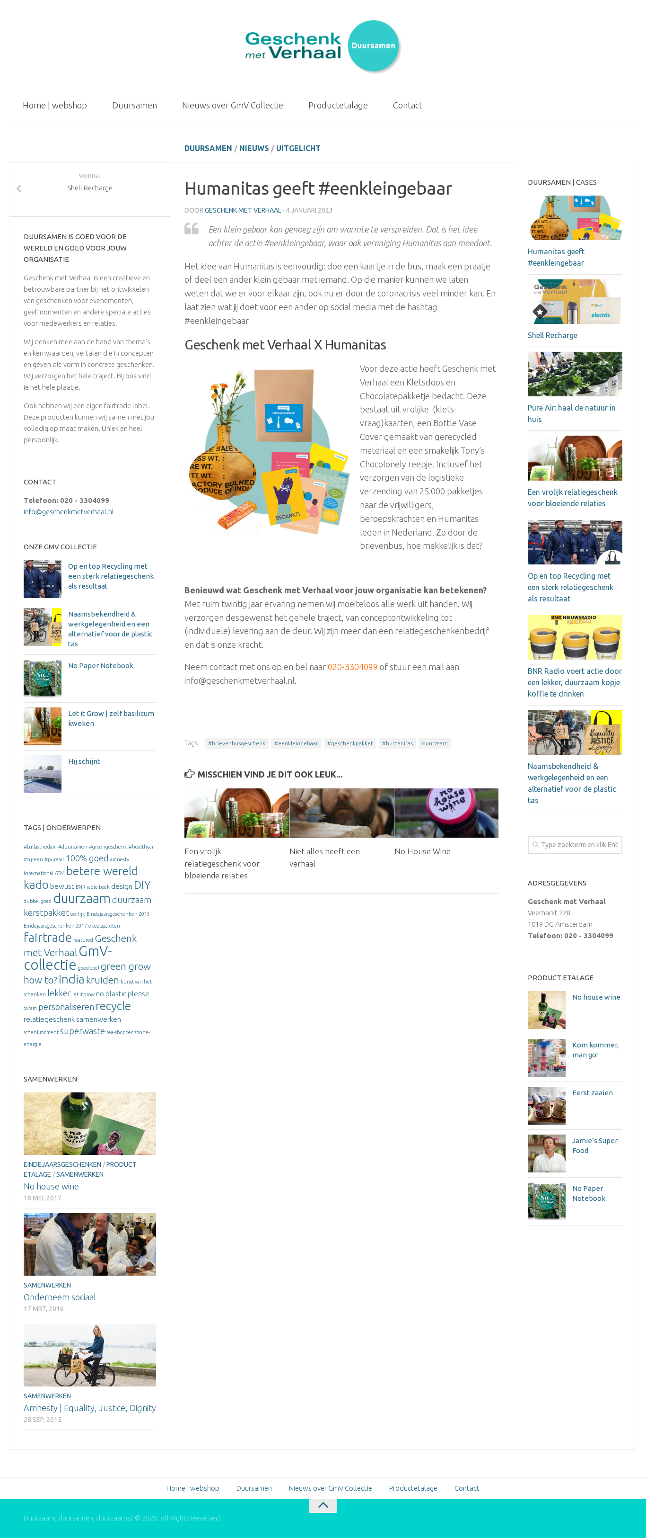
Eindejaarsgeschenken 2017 (55, 926)
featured (83, 940)
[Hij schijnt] (42, 774)
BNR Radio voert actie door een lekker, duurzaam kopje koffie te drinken (575, 682)
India (72, 979)
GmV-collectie (68, 958)
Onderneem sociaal (60, 1297)
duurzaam (435, 743)
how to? (40, 980)
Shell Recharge (552, 335)
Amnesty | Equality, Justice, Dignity (90, 1408)
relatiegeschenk (49, 1019)
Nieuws (254, 148)
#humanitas (397, 743)
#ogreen (33, 859)
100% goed (87, 858)
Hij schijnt (84, 761)
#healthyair (142, 846)
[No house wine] (90, 1123)
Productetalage (338, 105)
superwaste (82, 1031)
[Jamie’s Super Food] (547, 1153)
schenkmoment (41, 1032)
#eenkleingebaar (296, 743)
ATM (60, 873)
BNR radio (86, 887)
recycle (113, 1005)
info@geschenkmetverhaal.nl (69, 512)
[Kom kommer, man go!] (547, 1058)
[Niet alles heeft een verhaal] (341, 813)
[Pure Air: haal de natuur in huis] (575, 374)
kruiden (102, 980)
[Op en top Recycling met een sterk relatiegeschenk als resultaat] (42, 579)
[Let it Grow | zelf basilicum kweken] (42, 726)
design (121, 886)
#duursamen (72, 846)
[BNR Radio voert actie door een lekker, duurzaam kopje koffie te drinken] (575, 637)
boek (104, 887)
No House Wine (422, 851)
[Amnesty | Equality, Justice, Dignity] (90, 1355)
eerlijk (77, 914)
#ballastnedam (40, 846)
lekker (59, 993)
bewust (62, 886)
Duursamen (134, 105)
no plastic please (122, 994)
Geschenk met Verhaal (243, 210)
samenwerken (98, 1019)
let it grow (83, 994)
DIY (142, 885)
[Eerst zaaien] (547, 1106)
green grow (126, 966)
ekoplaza (98, 926)
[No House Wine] (446, 813)
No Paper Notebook (100, 666)
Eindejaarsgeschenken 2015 (118, 914)
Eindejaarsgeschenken (62, 1164)
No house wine (51, 1186)
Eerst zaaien (592, 1093)
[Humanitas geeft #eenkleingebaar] (575, 218)
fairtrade (48, 937)
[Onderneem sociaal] (90, 1244)
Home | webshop (55, 105)
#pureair (54, 859)
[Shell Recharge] (575, 301)
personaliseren (66, 1006)
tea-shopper (119, 1032)
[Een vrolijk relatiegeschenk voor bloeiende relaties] (236, 813)
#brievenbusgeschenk (236, 743)
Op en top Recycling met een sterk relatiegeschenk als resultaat (111, 576)
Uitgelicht (298, 148)
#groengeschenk (108, 846)
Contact (407, 105)
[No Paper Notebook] (42, 678)
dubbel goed (38, 901)
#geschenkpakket (350, 743)
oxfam (30, 1008)
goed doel (88, 968)
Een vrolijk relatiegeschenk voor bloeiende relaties (222, 863)
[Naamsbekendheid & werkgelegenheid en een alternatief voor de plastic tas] (42, 627)
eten (114, 926)
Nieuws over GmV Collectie (232, 105)
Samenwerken (80, 1174)
